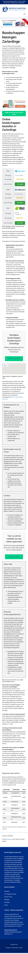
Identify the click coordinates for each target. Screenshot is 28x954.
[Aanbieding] (14, 26)
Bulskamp (7, 900)
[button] (14, 113)
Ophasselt (5, 399)
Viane (13, 397)
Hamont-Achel (8, 897)
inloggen (9, 839)
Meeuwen (6, 891)
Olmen (6, 905)
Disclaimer (8, 948)
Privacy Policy (15, 948)
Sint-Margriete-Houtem (10, 894)
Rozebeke (7, 902)
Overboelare (18, 397)
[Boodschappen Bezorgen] (13, 9)
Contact (20, 948)
